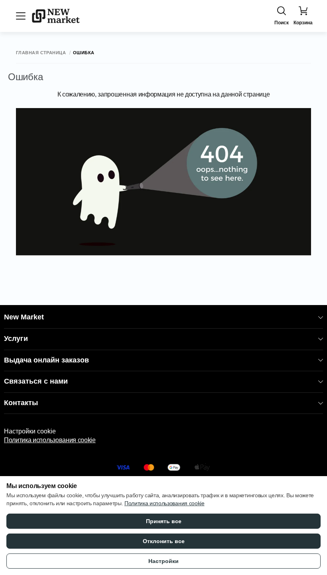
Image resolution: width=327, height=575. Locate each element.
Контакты (21, 403)
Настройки (163, 561)
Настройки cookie (30, 431)
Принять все (163, 521)
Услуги (16, 339)
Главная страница (41, 53)
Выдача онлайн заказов (46, 360)
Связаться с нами (36, 381)
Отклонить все (164, 541)
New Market (24, 317)
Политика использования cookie (50, 440)
